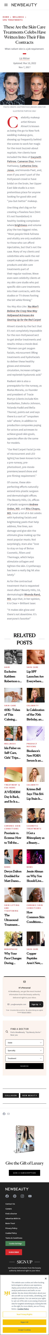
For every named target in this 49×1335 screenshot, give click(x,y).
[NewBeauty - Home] (24, 4)
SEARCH (24, 1066)
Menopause (11, 949)
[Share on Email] (8, 1113)
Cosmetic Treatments (34, 827)
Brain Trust (10, 1223)
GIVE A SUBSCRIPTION (24, 1173)
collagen (11, 1095)
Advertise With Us (12, 1218)
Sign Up (35, 1004)
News (7, 867)
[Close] (46, 1279)
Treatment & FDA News (12, 786)
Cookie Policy (11, 1233)
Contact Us (10, 1204)
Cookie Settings (15, 1243)
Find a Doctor (11, 1213)
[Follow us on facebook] (7, 1196)
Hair (7, 667)
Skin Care (32, 667)
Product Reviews (32, 745)
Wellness (18, 17)
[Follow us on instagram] (22, 1196)
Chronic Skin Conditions (12, 827)
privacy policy (26, 1012)
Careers (8, 1208)
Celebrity (33, 705)
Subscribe (14, 1252)
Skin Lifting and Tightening (11, 908)
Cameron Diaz (25, 161)
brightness (21, 225)
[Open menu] (6, 5)
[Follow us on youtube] (30, 1196)
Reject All (24, 1322)
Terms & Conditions (13, 1238)
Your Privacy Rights (24, 1314)
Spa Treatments (13, 20)
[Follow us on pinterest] (14, 1196)
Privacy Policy (11, 1228)
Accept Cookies (24, 1330)
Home (6, 17)
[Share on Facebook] (4, 1113)
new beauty (29, 1095)
